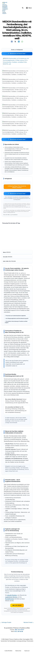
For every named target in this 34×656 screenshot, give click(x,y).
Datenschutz (18, 650)
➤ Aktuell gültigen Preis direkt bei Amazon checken (18, 186)
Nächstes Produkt (29, 622)
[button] (22, 8)
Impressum (26, 650)
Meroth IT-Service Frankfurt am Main (13, 639)
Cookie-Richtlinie (8, 650)
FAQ (31, 639)
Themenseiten (30, 641)
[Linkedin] (19, 41)
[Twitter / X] (15, 41)
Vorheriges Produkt (5, 622)
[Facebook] (12, 41)
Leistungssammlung (21, 641)
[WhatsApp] (22, 41)
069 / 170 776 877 (17, 605)
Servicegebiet (26, 639)
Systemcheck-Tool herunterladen (8, 641)
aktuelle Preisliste (12, 595)
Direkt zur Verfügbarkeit (17, 49)
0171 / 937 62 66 (18, 631)
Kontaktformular (9, 598)
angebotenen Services (11, 597)
